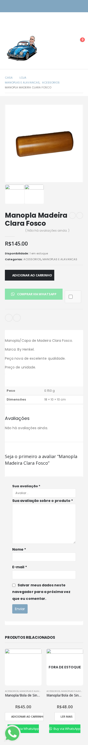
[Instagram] (71, 6)
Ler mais (67, 716)
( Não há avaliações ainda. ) (47, 230)
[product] (23, 667)
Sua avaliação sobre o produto (42, 500)
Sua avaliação (26, 486)
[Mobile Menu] (8, 29)
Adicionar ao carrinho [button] (27, 716)
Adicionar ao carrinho (32, 275)
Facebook (17, 318)
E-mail (9, 318)
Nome (19, 549)
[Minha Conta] (67, 42)
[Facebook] (80, 6)
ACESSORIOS (32, 259)
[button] (34, 294)
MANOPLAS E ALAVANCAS (60, 259)
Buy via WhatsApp (25, 728)
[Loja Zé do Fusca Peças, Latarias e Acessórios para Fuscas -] (22, 48)
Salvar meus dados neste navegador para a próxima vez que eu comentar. (41, 592)
